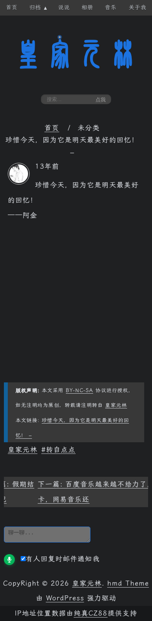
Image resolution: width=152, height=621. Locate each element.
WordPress (65, 598)
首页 (51, 128)
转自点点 (61, 450)
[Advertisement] (76, 306)
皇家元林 (76, 54)
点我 (100, 100)
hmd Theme (128, 583)
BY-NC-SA (79, 390)
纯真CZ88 (91, 613)
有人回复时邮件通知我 (63, 559)
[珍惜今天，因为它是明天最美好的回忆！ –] (19, 182)
